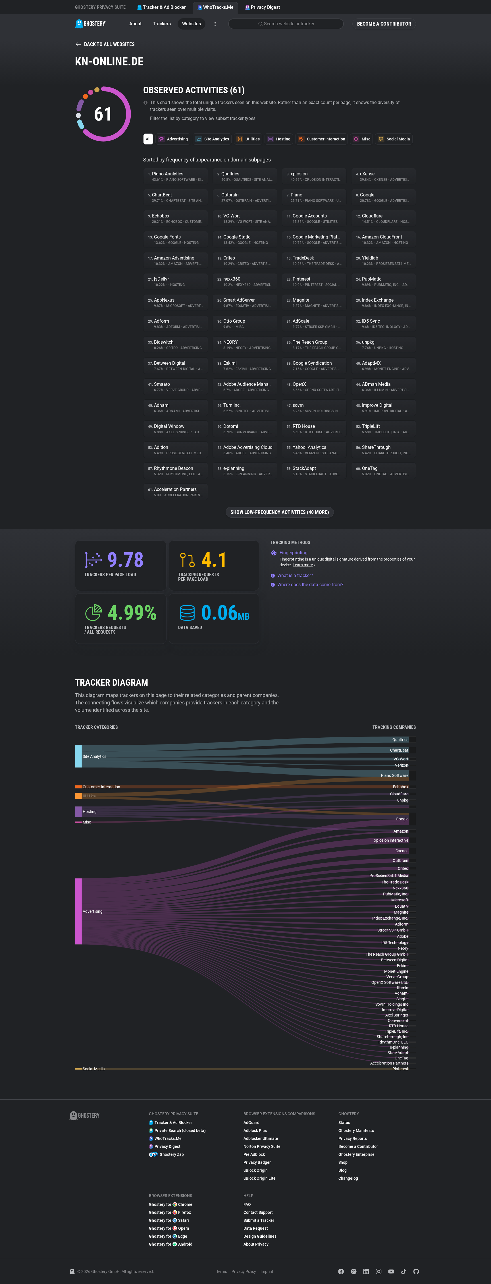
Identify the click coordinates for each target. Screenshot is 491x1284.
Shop (343, 1162)
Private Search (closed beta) (180, 1130)
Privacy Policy (244, 1271)
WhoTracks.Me (218, 7)
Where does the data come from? (310, 584)
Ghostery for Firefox (170, 1212)
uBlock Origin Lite (260, 1178)
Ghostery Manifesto (356, 1130)
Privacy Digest (265, 7)
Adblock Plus (255, 1130)
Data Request (256, 1228)
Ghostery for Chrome (170, 1204)
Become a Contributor (384, 24)
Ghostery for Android (170, 1244)
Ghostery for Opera (169, 1228)
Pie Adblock (254, 1154)
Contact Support (258, 1212)
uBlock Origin (256, 1170)
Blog (342, 1170)
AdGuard (251, 1122)
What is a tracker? (295, 575)
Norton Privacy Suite (262, 1146)
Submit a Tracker (259, 1220)
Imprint (267, 1271)
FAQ (247, 1204)
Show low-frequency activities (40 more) (279, 512)
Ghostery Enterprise (356, 1154)
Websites (191, 23)
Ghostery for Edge (168, 1236)
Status (344, 1122)
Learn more (303, 565)
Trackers (162, 23)
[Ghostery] (90, 23)
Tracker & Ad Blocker (164, 7)
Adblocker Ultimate (261, 1138)
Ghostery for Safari (169, 1220)
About (135, 23)
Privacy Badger (257, 1162)
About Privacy (256, 1244)
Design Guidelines (260, 1236)
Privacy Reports (352, 1138)
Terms (221, 1271)
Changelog (348, 1178)
